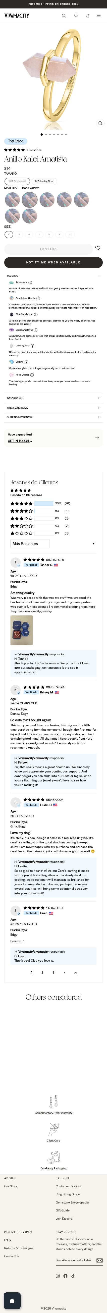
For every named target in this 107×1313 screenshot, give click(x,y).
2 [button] (42, 972)
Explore (63, 1178)
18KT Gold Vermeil (17, 181)
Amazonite (47, 199)
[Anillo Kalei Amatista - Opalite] (36, 1073)
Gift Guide (63, 1210)
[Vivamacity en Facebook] (65, 1275)
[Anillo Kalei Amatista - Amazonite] (18, 1073)
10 (70, 234)
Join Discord (64, 1218)
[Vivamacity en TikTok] (73, 1275)
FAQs (7, 1240)
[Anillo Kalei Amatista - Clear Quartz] (24, 1073)
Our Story (10, 1186)
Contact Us (11, 1256)
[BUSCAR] (64, 17)
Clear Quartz (64, 199)
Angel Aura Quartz (81, 199)
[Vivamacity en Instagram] (58, 1275)
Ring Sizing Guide (17, 407)
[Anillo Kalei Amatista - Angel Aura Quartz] (30, 1073)
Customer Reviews (68, 1186)
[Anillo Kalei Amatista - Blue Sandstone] (7, 1078)
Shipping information (20, 417)
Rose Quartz (29, 199)
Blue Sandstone (29, 216)
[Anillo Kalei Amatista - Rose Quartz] (13, 1073)
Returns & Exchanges (18, 1248)
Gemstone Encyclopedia (72, 1202)
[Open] (12, 1300)
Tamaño (10, 173)
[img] (34, 560)
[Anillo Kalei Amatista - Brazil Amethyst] (7, 1073)
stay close (65, 1232)
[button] (76, 15)
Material (21, 188)
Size (7, 226)
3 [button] (53, 972)
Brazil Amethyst (12, 199)
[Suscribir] (99, 1260)
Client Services (18, 1232)
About (9, 1178)
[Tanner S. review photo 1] (21, 630)
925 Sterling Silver (44, 181)
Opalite (12, 216)
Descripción (15, 398)
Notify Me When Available (53, 262)
